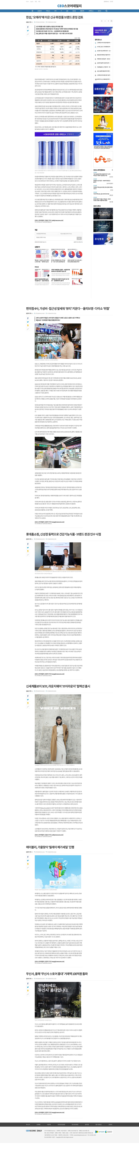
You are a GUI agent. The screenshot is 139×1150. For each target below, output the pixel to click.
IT (61, 11)
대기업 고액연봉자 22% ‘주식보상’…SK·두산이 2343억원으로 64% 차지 (58, 261)
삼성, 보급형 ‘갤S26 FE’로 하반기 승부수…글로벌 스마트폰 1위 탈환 (104, 71)
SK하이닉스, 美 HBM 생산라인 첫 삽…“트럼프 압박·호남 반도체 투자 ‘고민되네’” (104, 79)
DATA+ (99, 11)
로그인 (111, 1)
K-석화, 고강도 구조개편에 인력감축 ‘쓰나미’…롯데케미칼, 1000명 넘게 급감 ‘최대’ (104, 46)
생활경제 (82, 11)
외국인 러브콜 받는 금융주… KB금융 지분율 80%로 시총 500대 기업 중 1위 (60, 270)
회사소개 (28, 1124)
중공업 (74, 11)
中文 (39, 1)
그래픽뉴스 (91, 11)
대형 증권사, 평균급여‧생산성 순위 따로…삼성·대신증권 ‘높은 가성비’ (104, 59)
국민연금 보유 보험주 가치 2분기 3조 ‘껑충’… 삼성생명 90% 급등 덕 (60, 279)
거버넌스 (48, 11)
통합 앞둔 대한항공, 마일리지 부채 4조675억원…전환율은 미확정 (104, 55)
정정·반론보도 (98, 1124)
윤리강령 (87, 1124)
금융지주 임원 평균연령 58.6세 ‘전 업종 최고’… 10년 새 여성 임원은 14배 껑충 (42, 280)
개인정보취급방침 (61, 1124)
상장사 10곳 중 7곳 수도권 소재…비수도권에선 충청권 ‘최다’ (75, 261)
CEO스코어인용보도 (99, 170)
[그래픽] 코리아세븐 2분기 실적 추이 (104, 75)
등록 (79, 238)
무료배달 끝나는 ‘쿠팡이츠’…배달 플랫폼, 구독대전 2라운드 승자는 (104, 67)
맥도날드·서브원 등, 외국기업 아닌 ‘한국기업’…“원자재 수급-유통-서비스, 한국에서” (42, 261)
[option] (103, 105)
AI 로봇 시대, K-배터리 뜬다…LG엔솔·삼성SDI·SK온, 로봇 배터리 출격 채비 (104, 51)
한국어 (27, 1)
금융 (67, 11)
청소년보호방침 (75, 1124)
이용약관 (49, 1124)
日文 (36, 1)
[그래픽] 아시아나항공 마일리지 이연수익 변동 (104, 42)
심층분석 (40, 11)
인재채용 (38, 1124)
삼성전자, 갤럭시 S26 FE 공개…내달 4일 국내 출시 (104, 63)
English (31, 1)
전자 (55, 11)
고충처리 (110, 1124)
